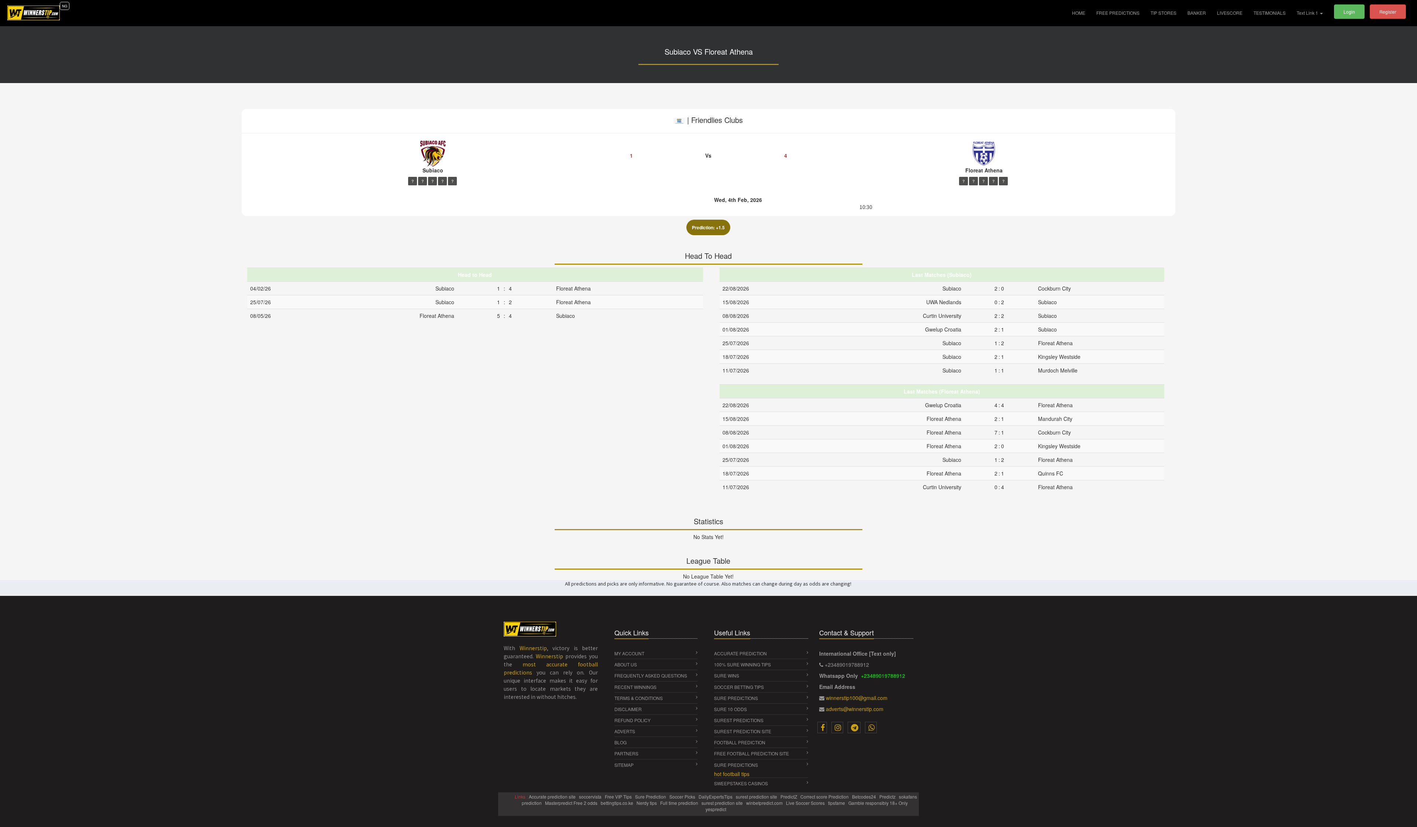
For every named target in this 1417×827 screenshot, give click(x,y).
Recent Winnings (635, 687)
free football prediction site (751, 753)
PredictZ (789, 796)
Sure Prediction (651, 796)
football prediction (739, 742)
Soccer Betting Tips (739, 687)
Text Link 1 (1308, 13)
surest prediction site (742, 731)
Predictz (888, 796)
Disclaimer (628, 709)
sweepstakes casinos (741, 783)
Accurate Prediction (740, 653)
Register (1387, 11)
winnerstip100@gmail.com (856, 697)
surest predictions (738, 720)
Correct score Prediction (825, 796)
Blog (620, 742)
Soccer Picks (682, 796)
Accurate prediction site (553, 796)
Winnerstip (533, 648)
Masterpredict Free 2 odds (572, 803)
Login (1349, 11)
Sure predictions (736, 765)
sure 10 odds (730, 709)
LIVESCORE (1229, 13)
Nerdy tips (647, 803)
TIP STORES (1163, 13)
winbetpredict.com (765, 803)
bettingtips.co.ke (617, 803)
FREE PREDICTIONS (1118, 13)
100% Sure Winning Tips (742, 664)
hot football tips (731, 774)
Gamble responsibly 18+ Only (878, 803)
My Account (629, 653)
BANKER (1196, 13)
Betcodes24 (864, 796)
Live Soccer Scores (806, 803)
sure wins (726, 675)
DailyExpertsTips (716, 796)
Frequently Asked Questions (650, 675)
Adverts (624, 731)
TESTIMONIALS (1270, 13)
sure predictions (736, 698)
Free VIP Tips (619, 796)
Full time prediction (679, 803)
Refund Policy (632, 720)
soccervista (591, 796)
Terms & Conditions (638, 698)
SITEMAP (624, 765)
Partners (626, 753)
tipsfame (837, 803)
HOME (1081, 12)
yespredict (716, 809)
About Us (625, 664)
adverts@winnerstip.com (854, 709)
